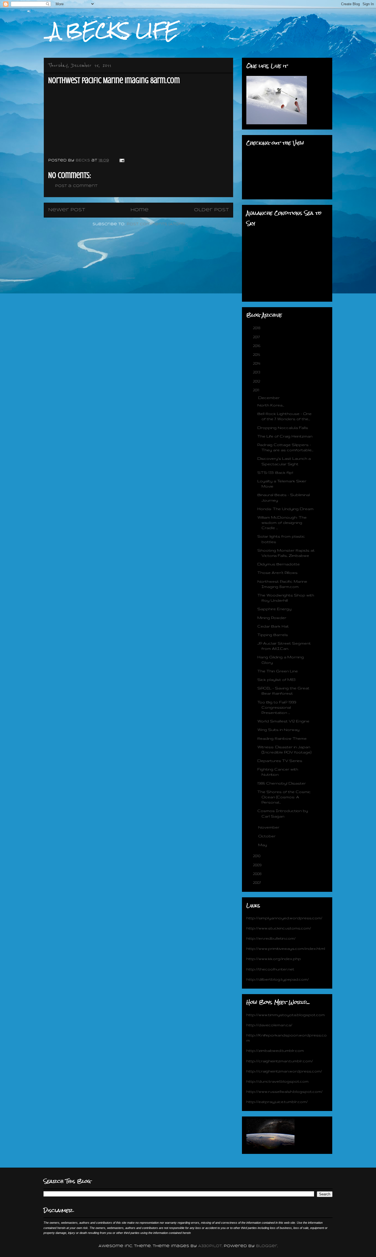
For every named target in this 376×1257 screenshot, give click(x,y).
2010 (257, 856)
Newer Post (66, 210)
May (263, 845)
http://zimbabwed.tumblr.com (275, 1050)
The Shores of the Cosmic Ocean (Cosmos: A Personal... (284, 797)
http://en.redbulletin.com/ (271, 938)
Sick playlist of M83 (276, 679)
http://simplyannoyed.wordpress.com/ (284, 918)
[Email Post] (122, 160)
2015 (257, 354)
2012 (257, 381)
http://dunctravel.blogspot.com (277, 1081)
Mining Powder (271, 617)
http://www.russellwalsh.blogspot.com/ (284, 1091)
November (269, 827)
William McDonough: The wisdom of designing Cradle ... (282, 522)
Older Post (211, 210)
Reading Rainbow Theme (282, 738)
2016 (257, 345)
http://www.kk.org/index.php (273, 958)
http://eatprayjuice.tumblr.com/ (277, 1101)
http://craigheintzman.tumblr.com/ (279, 1061)
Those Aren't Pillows (277, 572)
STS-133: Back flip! (275, 472)
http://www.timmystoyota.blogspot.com (285, 1015)
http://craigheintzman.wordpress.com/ (284, 1071)
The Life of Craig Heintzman (284, 436)
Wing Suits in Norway (278, 729)
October (267, 836)
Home (139, 210)
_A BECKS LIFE (111, 30)
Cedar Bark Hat (273, 626)
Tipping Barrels (272, 634)
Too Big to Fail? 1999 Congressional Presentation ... (276, 707)
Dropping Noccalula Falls (282, 427)
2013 (257, 372)
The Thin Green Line (277, 671)
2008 (258, 873)
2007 (257, 882)
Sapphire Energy (274, 609)
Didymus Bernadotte (278, 564)
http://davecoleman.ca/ (269, 1025)
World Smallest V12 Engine (283, 721)
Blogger (266, 1246)
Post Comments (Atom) (156, 224)
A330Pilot (210, 1246)
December (269, 397)
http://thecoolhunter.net (270, 969)
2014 (257, 363)
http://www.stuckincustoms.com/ (278, 928)
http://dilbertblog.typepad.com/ (277, 979)
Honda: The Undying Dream (285, 509)
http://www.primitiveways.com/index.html (285, 948)
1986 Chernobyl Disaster (281, 783)
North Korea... (270, 405)
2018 (257, 328)
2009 (258, 865)
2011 (256, 390)
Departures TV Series (279, 760)
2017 (257, 337)
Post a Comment (76, 186)
